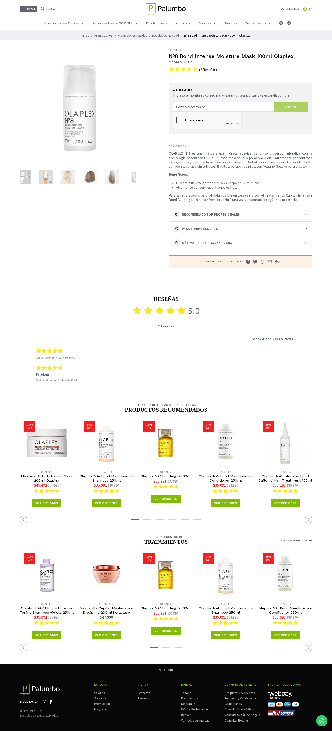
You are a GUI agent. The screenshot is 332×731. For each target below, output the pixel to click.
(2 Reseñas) (208, 69)
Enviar (291, 106)
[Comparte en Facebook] (248, 262)
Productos (155, 23)
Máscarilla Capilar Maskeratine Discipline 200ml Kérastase (106, 610)
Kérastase (188, 704)
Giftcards (144, 693)
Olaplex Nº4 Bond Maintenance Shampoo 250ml (106, 478)
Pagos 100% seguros (200, 228)
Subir (167, 670)
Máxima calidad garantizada (207, 243)
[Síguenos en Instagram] (281, 23)
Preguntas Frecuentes (240, 693)
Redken (186, 715)
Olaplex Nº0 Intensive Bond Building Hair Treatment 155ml (285, 478)
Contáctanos (233, 704)
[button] (277, 262)
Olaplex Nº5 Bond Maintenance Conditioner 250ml (226, 478)
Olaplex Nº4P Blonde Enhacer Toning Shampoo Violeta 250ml (47, 610)
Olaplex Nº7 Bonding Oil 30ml (166, 476)
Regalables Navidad (165, 35)
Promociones (103, 35)
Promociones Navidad (132, 35)
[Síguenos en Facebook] (289, 23)
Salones (230, 23)
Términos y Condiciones (241, 698)
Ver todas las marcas (195, 720)
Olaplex (175, 50)
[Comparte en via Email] (270, 262)
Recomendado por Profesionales (211, 214)
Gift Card (184, 23)
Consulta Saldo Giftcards (241, 709)
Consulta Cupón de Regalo (242, 715)
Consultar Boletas (237, 720)
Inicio (85, 35)
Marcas (206, 23)
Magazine (100, 709)
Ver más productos (293, 540)
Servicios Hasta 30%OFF (113, 23)
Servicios (100, 698)
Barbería (143, 698)
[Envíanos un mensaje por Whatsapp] (321, 720)
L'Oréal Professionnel (195, 709)
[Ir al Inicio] (166, 9)
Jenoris (186, 693)
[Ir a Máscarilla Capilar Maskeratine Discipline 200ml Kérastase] (106, 575)
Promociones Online (62, 23)
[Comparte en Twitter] (255, 262)
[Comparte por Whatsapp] (262, 262)
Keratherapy (189, 698)
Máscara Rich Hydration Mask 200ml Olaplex (46, 478)
